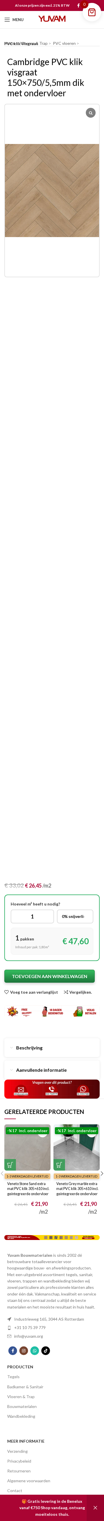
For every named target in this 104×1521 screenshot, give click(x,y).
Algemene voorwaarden (28, 1480)
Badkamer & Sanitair (25, 1386)
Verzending (17, 1451)
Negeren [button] (95, 1508)
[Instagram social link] (23, 1350)
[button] (10, 1165)
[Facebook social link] (78, 5)
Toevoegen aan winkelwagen (49, 976)
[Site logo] (52, 19)
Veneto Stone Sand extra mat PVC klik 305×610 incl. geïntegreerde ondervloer (28, 1189)
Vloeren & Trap (21, 1396)
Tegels (13, 1376)
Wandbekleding (21, 1416)
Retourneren (19, 1470)
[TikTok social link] (45, 1350)
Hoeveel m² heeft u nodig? (35, 903)
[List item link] (52, 1319)
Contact (14, 1490)
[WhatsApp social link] (34, 1350)
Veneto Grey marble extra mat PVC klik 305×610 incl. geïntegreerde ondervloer (77, 1189)
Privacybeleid (19, 1461)
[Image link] (52, 1236)
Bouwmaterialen (22, 1406)
